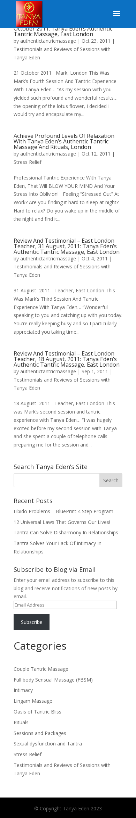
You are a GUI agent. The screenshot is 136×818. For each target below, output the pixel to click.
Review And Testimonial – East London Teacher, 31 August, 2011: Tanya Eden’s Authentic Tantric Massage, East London (67, 246)
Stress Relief (27, 162)
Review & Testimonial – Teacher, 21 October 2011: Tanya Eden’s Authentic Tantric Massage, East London (63, 28)
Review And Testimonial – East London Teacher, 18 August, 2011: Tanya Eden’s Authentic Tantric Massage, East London (67, 359)
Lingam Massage (33, 701)
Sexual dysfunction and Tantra (48, 743)
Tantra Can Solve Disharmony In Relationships (66, 532)
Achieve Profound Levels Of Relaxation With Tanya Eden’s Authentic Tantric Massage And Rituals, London (64, 141)
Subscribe (32, 622)
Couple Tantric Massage (41, 669)
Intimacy (23, 690)
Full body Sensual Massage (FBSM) (53, 679)
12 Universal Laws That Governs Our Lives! (62, 522)
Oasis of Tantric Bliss (37, 711)
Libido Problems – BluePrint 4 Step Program (63, 511)
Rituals (21, 722)
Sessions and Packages (40, 733)
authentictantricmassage (48, 40)
